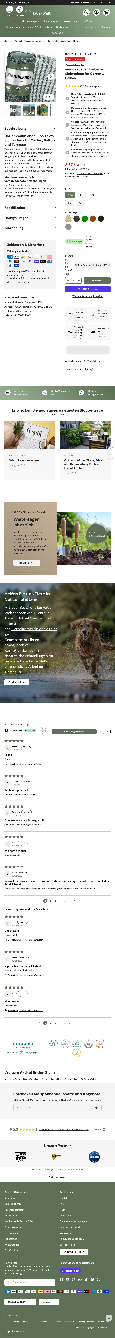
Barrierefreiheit (68, 1244)
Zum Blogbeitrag (16, 682)
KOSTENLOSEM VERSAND (90, 173)
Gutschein (57, 32)
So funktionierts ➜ (26, 562)
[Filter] (101, 731)
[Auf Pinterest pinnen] (92, 369)
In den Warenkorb (97, 280)
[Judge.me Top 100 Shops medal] (88, 1043)
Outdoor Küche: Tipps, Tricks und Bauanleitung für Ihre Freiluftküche (84, 464)
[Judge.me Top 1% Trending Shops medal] (76, 1052)
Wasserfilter (11, 1215)
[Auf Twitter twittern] (80, 369)
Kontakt (64, 1198)
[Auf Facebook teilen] (86, 369)
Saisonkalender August (25, 460)
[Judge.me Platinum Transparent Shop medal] (65, 1043)
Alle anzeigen (58, 414)
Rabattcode (10, 1238)
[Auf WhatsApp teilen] (75, 369)
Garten (17, 1079)
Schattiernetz (11, 1198)
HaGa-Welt (70, 54)
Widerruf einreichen (74, 1251)
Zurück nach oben (57, 1177)
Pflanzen (105, 27)
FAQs (63, 1203)
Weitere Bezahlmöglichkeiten (87, 296)
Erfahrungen (11, 1233)
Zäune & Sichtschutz (31, 1079)
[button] (106, 12)
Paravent (18, 41)
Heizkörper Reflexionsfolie (18, 1221)
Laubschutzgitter (13, 1203)
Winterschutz (11, 1244)
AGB (62, 1209)
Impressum (65, 1215)
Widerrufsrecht (68, 1233)
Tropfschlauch (12, 1250)
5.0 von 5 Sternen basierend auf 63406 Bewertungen (64, 1129)
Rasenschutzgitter (14, 1209)
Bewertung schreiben (74, 731)
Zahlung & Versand (70, 1227)
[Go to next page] (75, 901)
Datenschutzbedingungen (73, 1221)
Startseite (8, 41)
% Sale (15, 21)
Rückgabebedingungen (72, 1238)
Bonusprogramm (13, 1227)
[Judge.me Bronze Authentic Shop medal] (100, 1043)
